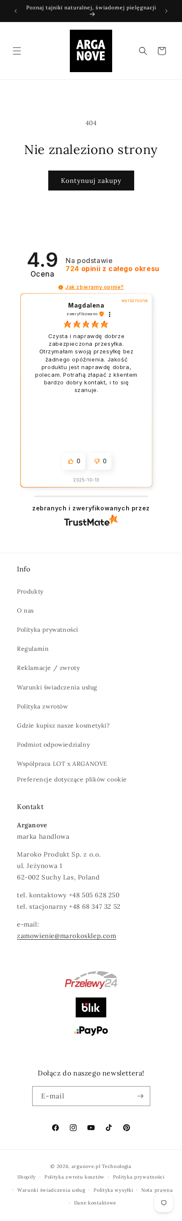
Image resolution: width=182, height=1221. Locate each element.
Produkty (30, 591)
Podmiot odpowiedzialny (53, 744)
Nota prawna (157, 1190)
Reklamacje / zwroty (48, 668)
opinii (113, 269)
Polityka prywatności (47, 629)
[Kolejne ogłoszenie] (166, 11)
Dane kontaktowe (95, 1203)
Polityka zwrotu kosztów (74, 1177)
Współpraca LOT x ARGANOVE (62, 763)
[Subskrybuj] (140, 1096)
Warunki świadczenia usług (57, 687)
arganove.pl (86, 1166)
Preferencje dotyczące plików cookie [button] (72, 779)
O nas (25, 610)
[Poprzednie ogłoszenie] (15, 11)
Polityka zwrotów (42, 706)
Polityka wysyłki (113, 1190)
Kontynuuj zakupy (91, 180)
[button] (17, 51)
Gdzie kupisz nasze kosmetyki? (63, 725)
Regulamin (33, 649)
